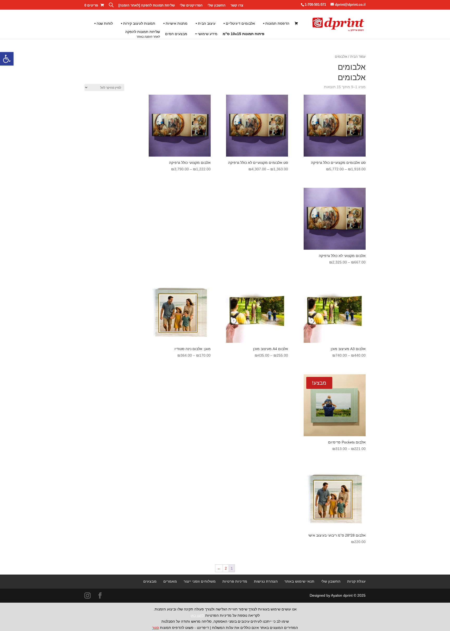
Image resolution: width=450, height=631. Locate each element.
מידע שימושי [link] (207, 34)
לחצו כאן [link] (197, 615)
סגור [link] (155, 628)
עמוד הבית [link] (358, 57)
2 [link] (226, 568)
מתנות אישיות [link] (177, 23)
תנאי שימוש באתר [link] (299, 581)
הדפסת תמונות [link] (277, 23)
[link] (7, 59)
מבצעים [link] (150, 581)
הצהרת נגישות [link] (266, 581)
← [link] (219, 568)
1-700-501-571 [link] (315, 5)
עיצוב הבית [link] (206, 23)
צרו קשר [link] (236, 5)
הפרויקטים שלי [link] (191, 5)
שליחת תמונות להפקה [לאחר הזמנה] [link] (146, 5)
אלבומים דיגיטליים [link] (240, 23)
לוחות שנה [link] (105, 23)
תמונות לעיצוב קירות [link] (139, 23)
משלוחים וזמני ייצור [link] (200, 581)
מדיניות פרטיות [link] (234, 581)
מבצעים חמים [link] (176, 34)
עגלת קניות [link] (356, 581)
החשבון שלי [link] (217, 5)
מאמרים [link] (170, 581)
